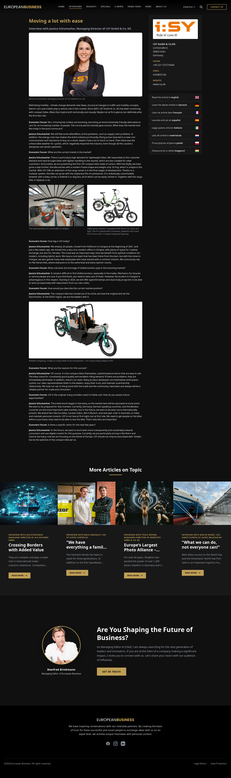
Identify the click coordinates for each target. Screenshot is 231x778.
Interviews (75, 6)
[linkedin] (123, 743)
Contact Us (217, 7)
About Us (161, 6)
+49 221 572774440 (163, 65)
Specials (105, 6)
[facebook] (108, 743)
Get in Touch (111, 671)
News (148, 6)
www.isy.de (159, 84)
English (188, 7)
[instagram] (115, 743)
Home (61, 6)
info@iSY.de (159, 74)
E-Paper (119, 6)
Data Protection (219, 763)
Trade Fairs (134, 6)
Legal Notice (200, 763)
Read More (18, 575)
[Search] (201, 7)
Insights (91, 6)
